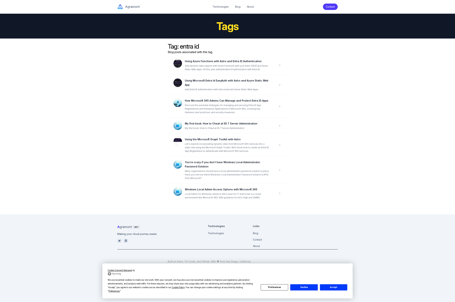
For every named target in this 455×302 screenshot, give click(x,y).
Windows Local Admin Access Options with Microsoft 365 (221, 189)
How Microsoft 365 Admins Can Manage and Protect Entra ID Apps (226, 100)
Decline (304, 287)
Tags (227, 26)
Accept (333, 287)
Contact (257, 239)
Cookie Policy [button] (178, 287)
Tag (172, 46)
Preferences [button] (114, 291)
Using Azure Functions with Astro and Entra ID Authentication (223, 61)
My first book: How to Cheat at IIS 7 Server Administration (221, 123)
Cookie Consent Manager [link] (120, 270)
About (250, 6)
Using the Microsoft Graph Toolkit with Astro (213, 139)
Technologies (221, 6)
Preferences (274, 287)
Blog (237, 6)
